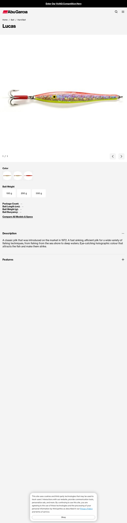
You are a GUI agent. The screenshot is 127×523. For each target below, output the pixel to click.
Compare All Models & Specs (17, 216)
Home (5, 20)
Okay (63, 517)
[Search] (116, 11)
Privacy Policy (86, 508)
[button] (113, 156)
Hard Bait (22, 20)
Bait (12, 20)
